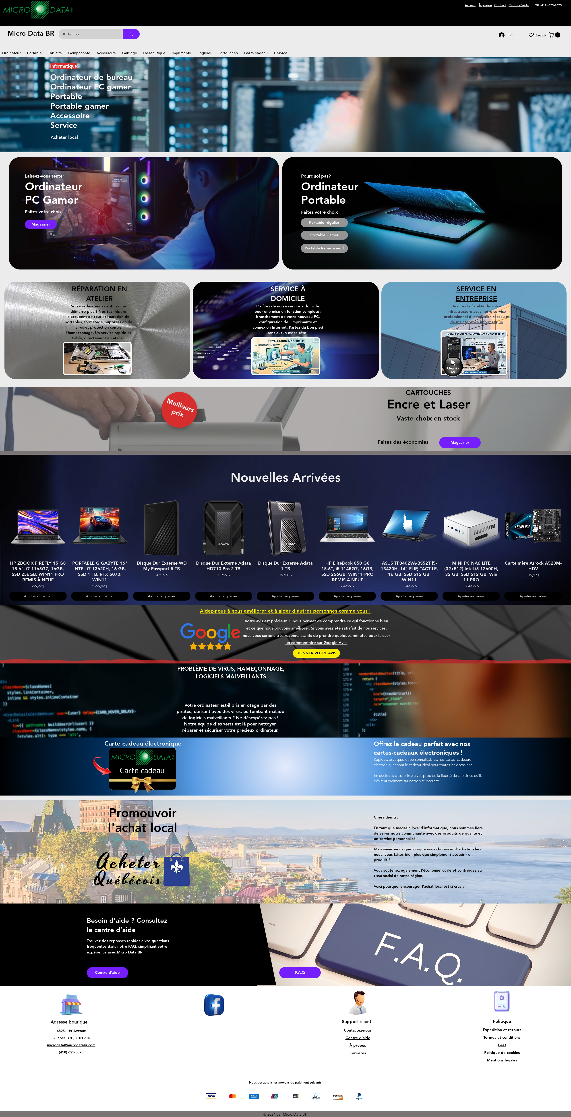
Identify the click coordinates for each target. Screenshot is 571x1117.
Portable (66, 96)
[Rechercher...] (131, 34)
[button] (555, 34)
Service (63, 125)
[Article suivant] (568, 528)
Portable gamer (79, 106)
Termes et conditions (502, 1037)
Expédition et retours (502, 1030)
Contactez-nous (358, 1030)
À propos (358, 1045)
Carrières (358, 1053)
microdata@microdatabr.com (71, 1045)
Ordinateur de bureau (91, 77)
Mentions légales (502, 1060)
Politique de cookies (502, 1052)
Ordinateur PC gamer (90, 86)
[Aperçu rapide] (38, 528)
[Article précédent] (2, 528)
